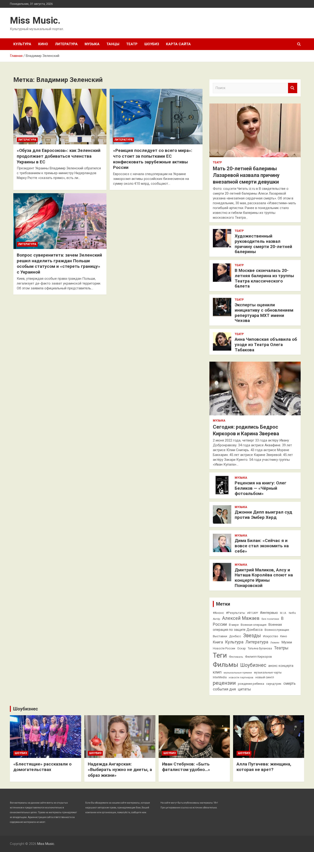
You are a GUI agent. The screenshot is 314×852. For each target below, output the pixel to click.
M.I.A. (283, 613)
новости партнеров (241, 677)
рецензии (224, 683)
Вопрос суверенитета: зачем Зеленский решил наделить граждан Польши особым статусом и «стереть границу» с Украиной (59, 263)
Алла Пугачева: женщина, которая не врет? (264, 766)
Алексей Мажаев (241, 618)
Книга (218, 642)
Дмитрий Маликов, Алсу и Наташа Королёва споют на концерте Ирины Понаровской (264, 577)
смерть (289, 683)
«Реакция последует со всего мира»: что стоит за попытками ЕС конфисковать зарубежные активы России (152, 159)
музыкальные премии (238, 672)
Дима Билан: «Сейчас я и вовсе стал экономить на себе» (262, 546)
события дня (224, 689)
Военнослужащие (277, 629)
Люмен (274, 642)
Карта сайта (178, 44)
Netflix (292, 613)
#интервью (269, 613)
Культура (22, 44)
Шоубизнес (253, 665)
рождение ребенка (251, 683)
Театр (131, 44)
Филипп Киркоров (258, 656)
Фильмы (225, 664)
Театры (281, 647)
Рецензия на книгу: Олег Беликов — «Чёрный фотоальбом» (260, 488)
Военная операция (253, 624)
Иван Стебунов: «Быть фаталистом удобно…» (186, 766)
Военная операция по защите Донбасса (247, 627)
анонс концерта (280, 666)
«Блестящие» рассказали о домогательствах (42, 766)
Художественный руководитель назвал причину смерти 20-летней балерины (263, 243)
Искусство (270, 636)
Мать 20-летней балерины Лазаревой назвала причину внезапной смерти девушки (246, 175)
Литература (66, 44)
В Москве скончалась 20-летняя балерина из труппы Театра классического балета (264, 278)
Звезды (252, 635)
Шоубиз (151, 44)
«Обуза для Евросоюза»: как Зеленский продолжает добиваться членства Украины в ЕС (58, 156)
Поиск (292, 88)
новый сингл (264, 677)
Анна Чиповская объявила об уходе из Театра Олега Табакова (266, 344)
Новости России (224, 648)
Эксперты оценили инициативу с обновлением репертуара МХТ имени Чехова (264, 312)
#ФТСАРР (252, 613)
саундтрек (273, 683)
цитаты (244, 689)
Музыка (92, 44)
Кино (43, 44)
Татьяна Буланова (260, 648)
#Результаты (235, 613)
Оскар (241, 648)
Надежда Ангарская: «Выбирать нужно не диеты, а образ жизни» (120, 769)
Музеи (286, 642)
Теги (220, 655)
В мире (234, 624)
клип (217, 672)
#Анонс (218, 613)
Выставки (220, 636)
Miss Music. (35, 20)
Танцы (112, 44)
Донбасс (235, 636)
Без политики (270, 618)
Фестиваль (236, 656)
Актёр (216, 618)
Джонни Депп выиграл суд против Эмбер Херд (263, 514)
